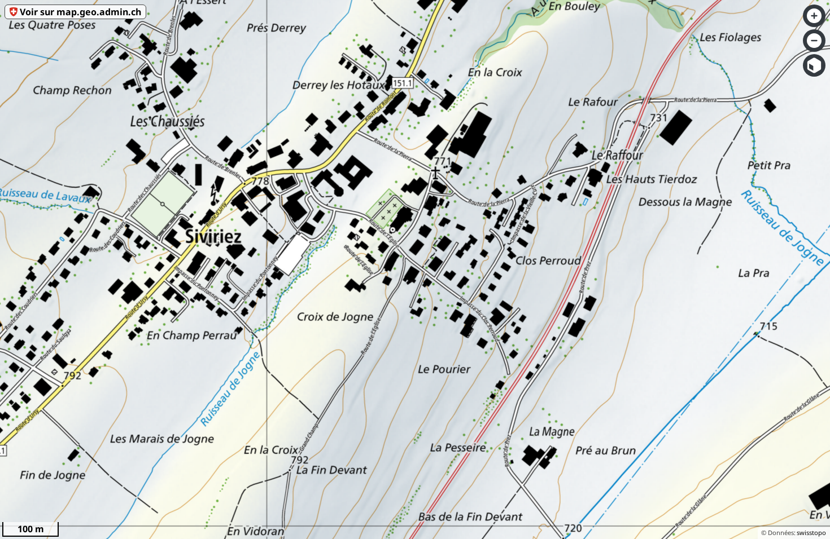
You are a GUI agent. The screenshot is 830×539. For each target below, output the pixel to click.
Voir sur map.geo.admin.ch (80, 12)
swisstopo (811, 532)
